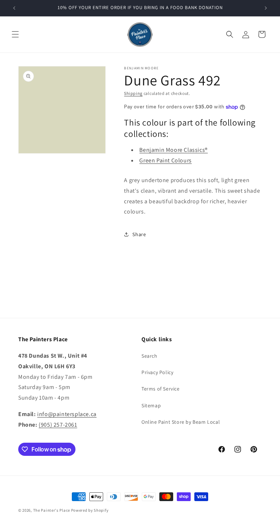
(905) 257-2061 (58, 424)
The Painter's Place (51, 510)
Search (149, 356)
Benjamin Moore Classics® (173, 150)
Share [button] (139, 234)
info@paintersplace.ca (67, 414)
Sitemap (151, 405)
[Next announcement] (266, 8)
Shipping (133, 93)
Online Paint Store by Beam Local (180, 422)
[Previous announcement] (14, 8)
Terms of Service (160, 388)
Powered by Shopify (90, 510)
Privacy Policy (157, 372)
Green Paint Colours (165, 160)
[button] (15, 34)
